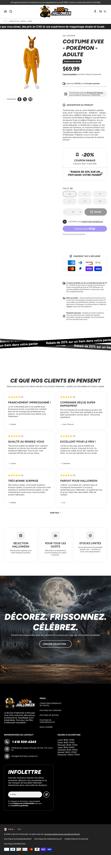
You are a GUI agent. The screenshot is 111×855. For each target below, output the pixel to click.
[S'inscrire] (46, 794)
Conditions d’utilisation (76, 839)
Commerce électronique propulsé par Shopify (62, 834)
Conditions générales (92, 222)
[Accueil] (5, 21)
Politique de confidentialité (47, 721)
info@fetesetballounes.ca (24, 756)
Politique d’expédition (14, 844)
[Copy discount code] (101, 173)
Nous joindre (46, 727)
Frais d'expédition (70, 74)
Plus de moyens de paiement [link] (74, 234)
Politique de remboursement (18, 839)
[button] (5, 11)
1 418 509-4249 (23, 742)
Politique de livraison (50, 710)
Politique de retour (49, 715)
